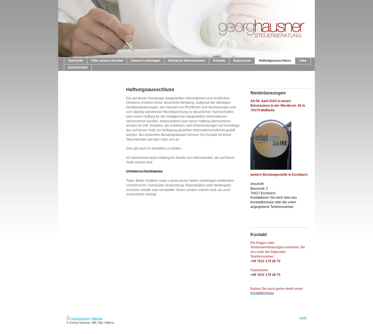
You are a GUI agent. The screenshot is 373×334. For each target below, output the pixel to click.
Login (303, 317)
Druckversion (80, 318)
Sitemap (97, 318)
